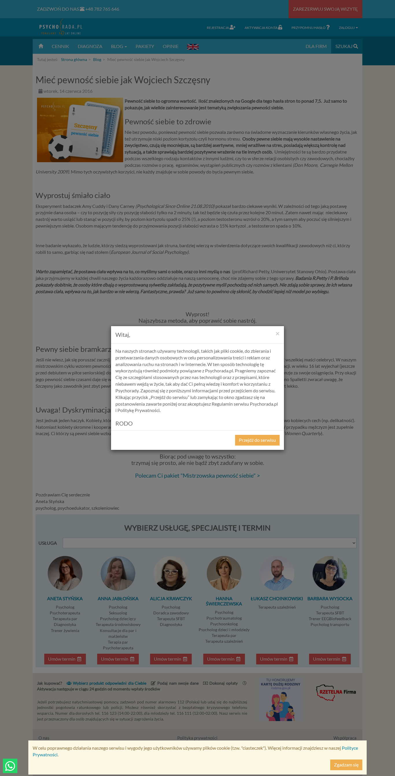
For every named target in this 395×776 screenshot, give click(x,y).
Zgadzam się (346, 764)
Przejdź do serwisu (257, 440)
